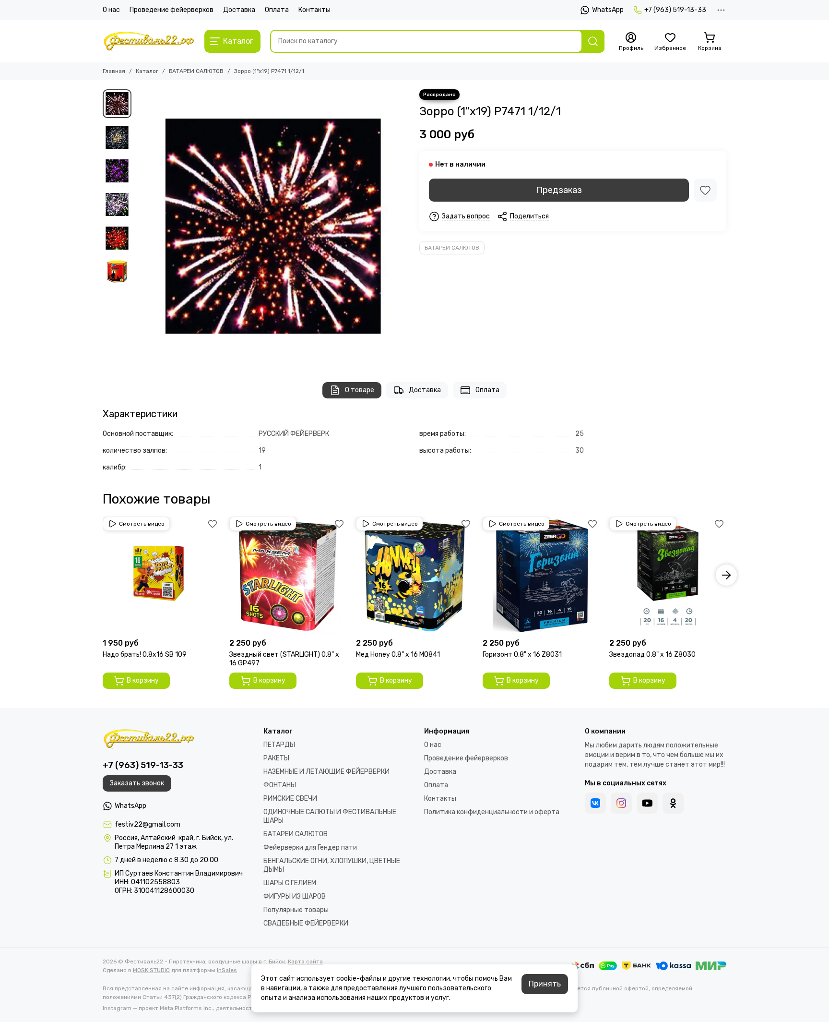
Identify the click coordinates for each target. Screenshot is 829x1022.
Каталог (147, 71)
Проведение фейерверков (171, 10)
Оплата (277, 10)
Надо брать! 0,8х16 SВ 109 (145, 654)
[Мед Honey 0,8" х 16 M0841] (414, 575)
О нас (111, 10)
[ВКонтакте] (595, 803)
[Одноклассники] (673, 803)
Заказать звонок (137, 783)
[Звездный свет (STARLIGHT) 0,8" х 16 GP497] (287, 575)
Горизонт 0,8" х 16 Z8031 (522, 654)
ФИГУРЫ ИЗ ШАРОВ (294, 896)
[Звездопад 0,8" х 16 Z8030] (667, 575)
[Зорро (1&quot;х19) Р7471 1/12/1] (273, 226)
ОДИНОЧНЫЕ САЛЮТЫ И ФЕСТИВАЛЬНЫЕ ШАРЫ (329, 816)
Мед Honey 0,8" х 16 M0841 (398, 654)
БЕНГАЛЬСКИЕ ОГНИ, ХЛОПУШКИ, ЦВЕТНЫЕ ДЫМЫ (331, 865)
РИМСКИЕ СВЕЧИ (290, 798)
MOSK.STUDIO (151, 970)
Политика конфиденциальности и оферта (491, 812)
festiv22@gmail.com (147, 824)
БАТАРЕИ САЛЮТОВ (196, 71)
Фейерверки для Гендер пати (310, 847)
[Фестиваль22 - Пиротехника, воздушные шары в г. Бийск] (149, 41)
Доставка (239, 10)
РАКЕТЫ (276, 758)
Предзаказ (559, 190)
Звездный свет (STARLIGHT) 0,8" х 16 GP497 (284, 658)
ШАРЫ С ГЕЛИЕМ (289, 883)
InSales (227, 970)
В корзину (143, 680)
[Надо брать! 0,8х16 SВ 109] (161, 575)
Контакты (314, 10)
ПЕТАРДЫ (279, 745)
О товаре (359, 390)
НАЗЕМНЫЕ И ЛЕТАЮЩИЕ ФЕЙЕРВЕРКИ (326, 772)
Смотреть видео (142, 523)
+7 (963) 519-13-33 (675, 10)
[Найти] (592, 41)
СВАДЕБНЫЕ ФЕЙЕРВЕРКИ (305, 923)
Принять (545, 983)
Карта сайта (305, 961)
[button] (141, 226)
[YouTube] (647, 803)
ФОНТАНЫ (279, 785)
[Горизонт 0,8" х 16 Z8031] (541, 575)
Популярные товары (296, 910)
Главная (114, 71)
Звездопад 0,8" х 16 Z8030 (652, 654)
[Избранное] (705, 190)
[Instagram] (621, 803)
